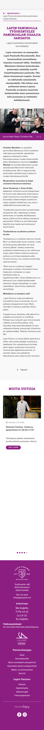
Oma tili (22, 673)
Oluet (22, 655)
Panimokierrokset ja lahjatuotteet (22, 666)
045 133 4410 (22, 595)
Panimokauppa (22, 650)
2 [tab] (19, 552)
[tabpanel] (22, 424)
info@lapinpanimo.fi (22, 598)
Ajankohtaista (22, 688)
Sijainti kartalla (22, 590)
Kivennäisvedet (22, 659)
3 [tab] (22, 552)
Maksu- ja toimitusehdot (22, 670)
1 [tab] (17, 552)
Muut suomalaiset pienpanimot (22, 662)
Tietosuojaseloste (22, 695)
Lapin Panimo (22, 679)
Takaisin (24, 370)
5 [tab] (26, 552)
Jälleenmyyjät (22, 692)
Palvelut (22, 684)
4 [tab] (24, 552)
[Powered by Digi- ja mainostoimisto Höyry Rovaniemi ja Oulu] (22, 706)
